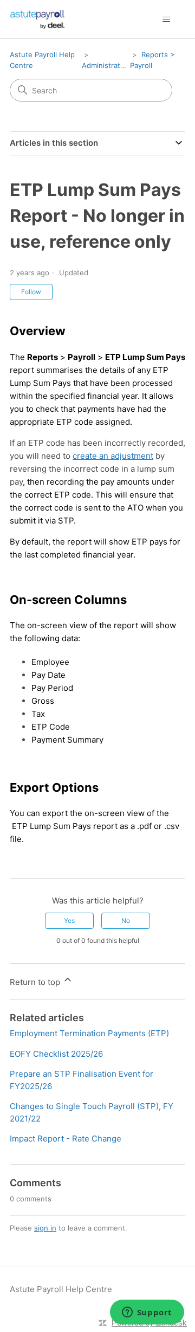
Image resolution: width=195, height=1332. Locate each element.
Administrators (106, 65)
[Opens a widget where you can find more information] (146, 1313)
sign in (45, 1228)
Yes (69, 920)
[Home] (37, 19)
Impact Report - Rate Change (65, 1138)
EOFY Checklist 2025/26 (56, 1054)
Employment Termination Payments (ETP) (89, 1033)
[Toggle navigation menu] (166, 19)
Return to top (36, 982)
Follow (31, 292)
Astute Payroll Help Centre (61, 1289)
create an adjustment (113, 456)
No (125, 920)
